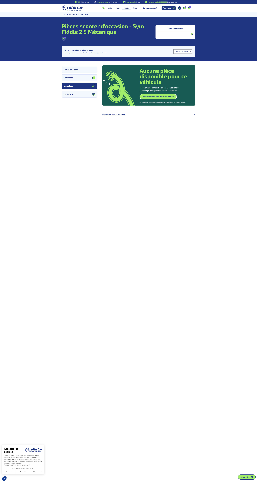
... (65, 14)
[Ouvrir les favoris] (184, 8)
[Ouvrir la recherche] (103, 8)
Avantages (169, 8)
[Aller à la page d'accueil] (72, 8)
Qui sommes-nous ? (150, 8)
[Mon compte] (179, 8)
